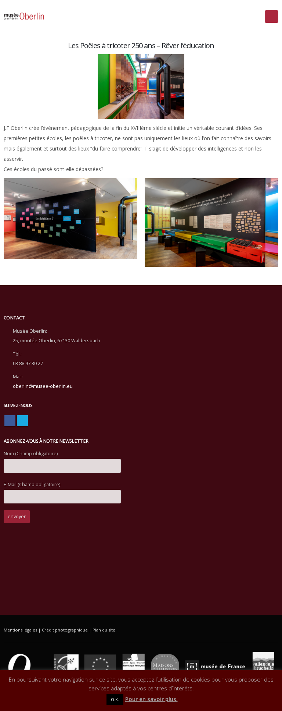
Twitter (22, 420)
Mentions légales (20, 630)
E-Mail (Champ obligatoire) (32, 484)
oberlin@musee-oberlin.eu (43, 386)
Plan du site (104, 630)
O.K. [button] (115, 699)
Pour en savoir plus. (151, 699)
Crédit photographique (65, 630)
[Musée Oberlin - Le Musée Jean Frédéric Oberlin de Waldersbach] (24, 16)
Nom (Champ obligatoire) (31, 453)
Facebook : (9, 420)
